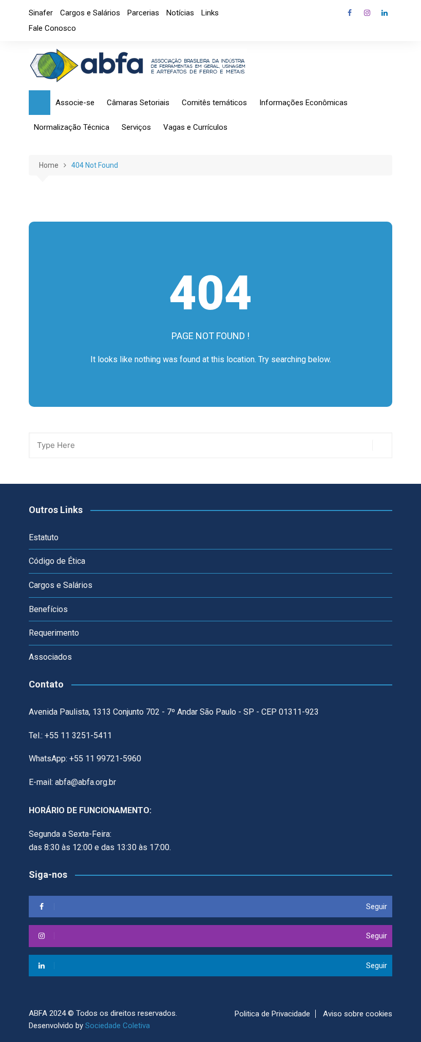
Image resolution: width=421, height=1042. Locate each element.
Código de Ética (57, 561)
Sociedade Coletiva (117, 1025)
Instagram (367, 13)
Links (210, 12)
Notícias (180, 12)
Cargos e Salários (90, 12)
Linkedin (384, 13)
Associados (50, 657)
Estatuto (44, 537)
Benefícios (48, 609)
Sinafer (41, 12)
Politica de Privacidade (272, 1014)
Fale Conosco (52, 28)
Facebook (349, 13)
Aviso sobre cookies (357, 1014)
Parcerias (143, 12)
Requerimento (54, 633)
